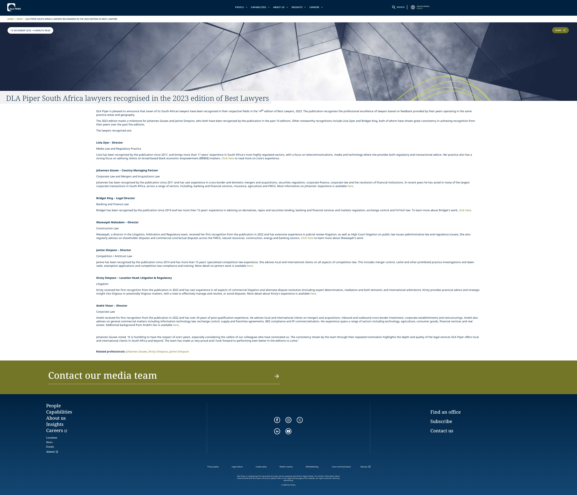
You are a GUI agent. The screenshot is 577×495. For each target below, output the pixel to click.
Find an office (445, 412)
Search (401, 7)
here (350, 186)
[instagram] (288, 420)
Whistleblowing (312, 466)
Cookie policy (261, 466)
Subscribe (441, 421)
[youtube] (288, 431)
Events (50, 446)
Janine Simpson (179, 351)
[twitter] (300, 420)
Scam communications (341, 466)
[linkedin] (277, 431)
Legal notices (237, 466)
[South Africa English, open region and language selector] (413, 7)
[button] (164, 377)
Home (10, 19)
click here (465, 210)
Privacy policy (213, 466)
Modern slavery (286, 466)
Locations (51, 437)
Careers (314, 7)
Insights (297, 7)
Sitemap (363, 466)
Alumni (50, 451)
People (239, 7)
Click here (228, 158)
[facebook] (277, 420)
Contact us (441, 431)
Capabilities (258, 7)
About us (279, 7)
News (20, 19)
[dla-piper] (14, 7)
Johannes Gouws (136, 351)
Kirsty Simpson (158, 351)
